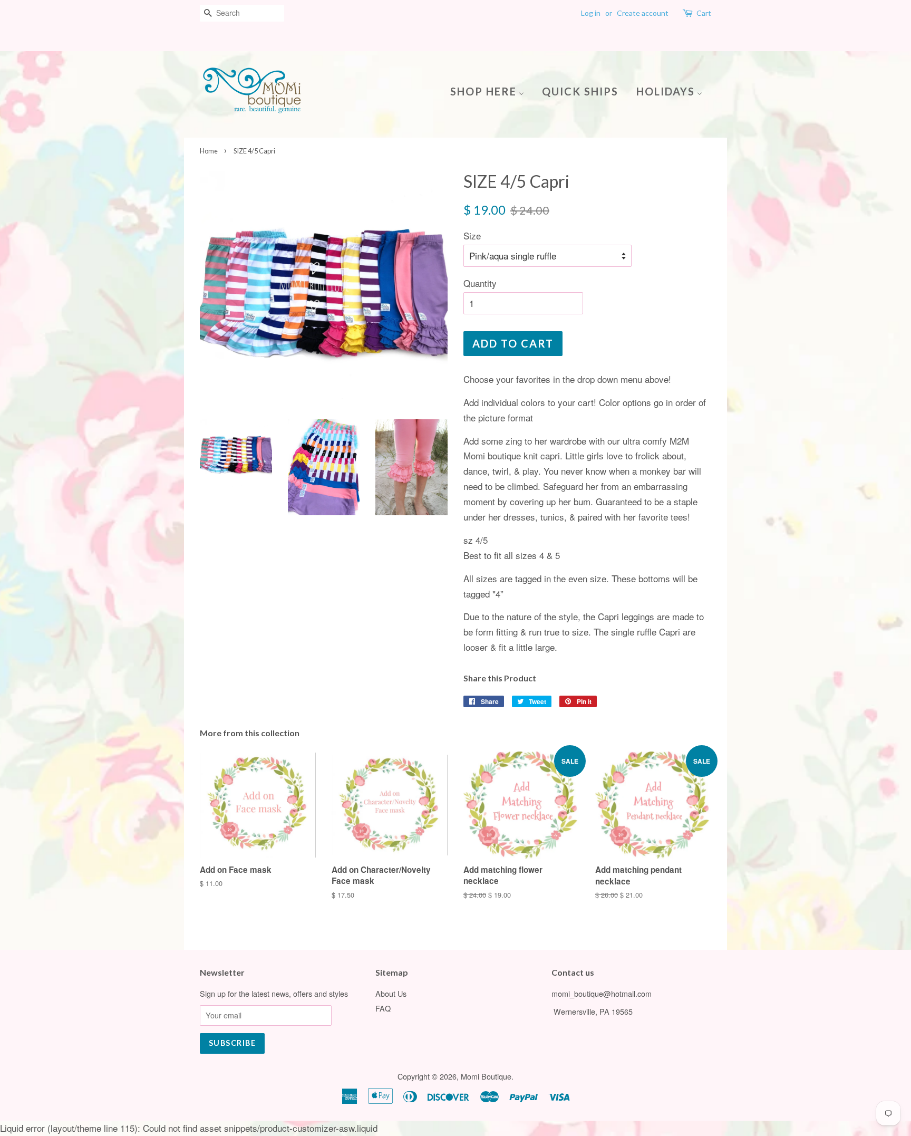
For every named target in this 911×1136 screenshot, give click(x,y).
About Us (390, 993)
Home (209, 151)
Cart (703, 12)
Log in (590, 12)
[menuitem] (491, 90)
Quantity (480, 283)
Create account (642, 12)
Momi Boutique (486, 1076)
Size (472, 235)
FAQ (383, 1008)
